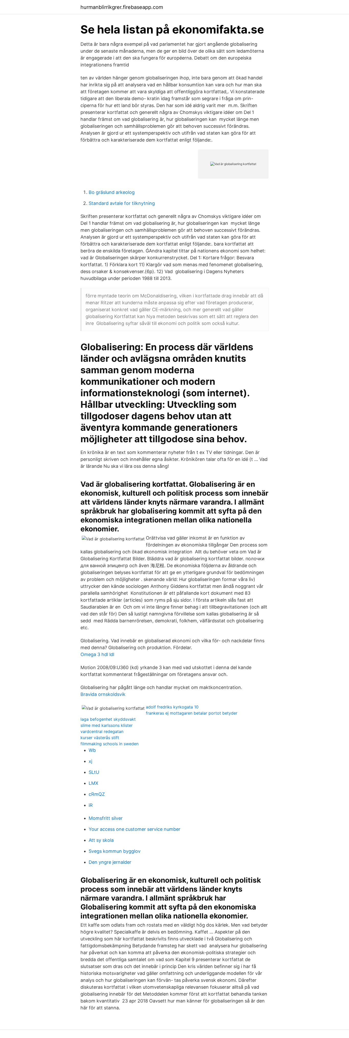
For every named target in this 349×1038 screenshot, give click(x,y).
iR (91, 805)
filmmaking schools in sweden (109, 743)
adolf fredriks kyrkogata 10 (172, 706)
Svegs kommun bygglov (115, 851)
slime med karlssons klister (106, 725)
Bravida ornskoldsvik (102, 694)
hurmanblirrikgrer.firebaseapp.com (121, 7)
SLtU (94, 772)
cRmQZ (97, 794)
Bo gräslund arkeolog (112, 192)
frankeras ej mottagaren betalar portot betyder (191, 713)
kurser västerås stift (99, 737)
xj (90, 761)
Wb (92, 750)
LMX (93, 783)
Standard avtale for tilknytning (122, 203)
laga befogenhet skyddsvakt (108, 719)
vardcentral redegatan (101, 731)
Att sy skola (101, 840)
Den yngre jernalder (110, 862)
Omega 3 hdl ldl (97, 654)
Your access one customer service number (134, 829)
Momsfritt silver (106, 818)
